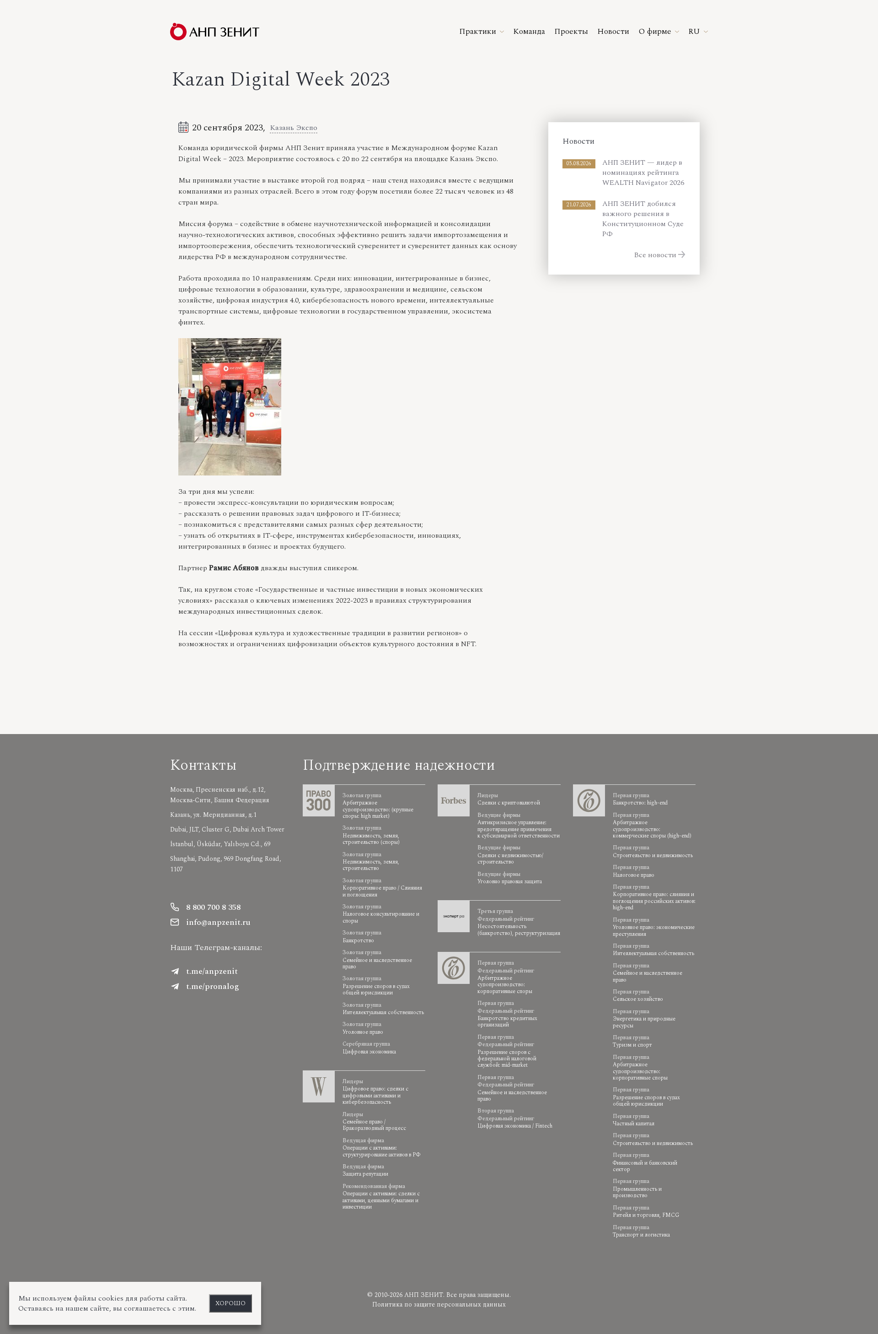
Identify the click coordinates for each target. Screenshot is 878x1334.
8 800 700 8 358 (213, 907)
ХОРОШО (230, 1303)
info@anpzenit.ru (218, 922)
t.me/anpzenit (212, 971)
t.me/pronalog (212, 986)
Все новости (655, 254)
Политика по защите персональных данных (439, 1304)
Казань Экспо (293, 128)
